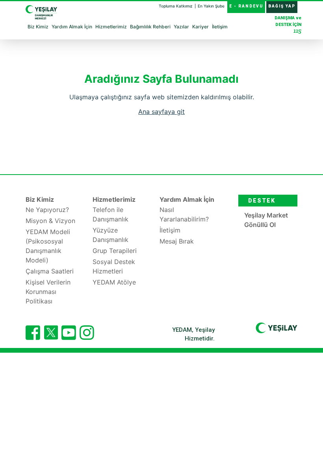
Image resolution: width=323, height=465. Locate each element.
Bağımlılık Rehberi (150, 27)
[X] (51, 337)
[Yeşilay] (276, 327)
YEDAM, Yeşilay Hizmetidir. (193, 334)
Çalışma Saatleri (50, 271)
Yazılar (181, 27)
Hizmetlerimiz (111, 27)
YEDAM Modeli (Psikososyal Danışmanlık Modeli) (48, 246)
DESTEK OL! (261, 201)
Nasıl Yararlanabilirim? (184, 214)
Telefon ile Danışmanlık (110, 214)
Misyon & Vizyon (50, 221)
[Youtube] (68, 332)
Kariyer (200, 27)
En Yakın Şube (211, 6)
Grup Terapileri (115, 251)
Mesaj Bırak (177, 241)
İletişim (220, 27)
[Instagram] (87, 332)
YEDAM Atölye (114, 282)
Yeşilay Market (266, 215)
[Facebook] (33, 332)
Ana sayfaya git (161, 111)
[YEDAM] (41, 10)
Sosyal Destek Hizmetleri (114, 266)
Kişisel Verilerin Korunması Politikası (48, 291)
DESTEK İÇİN (288, 24)
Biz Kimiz (38, 27)
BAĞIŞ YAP (281, 6)
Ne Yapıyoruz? (47, 210)
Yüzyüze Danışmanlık (110, 235)
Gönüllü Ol (260, 225)
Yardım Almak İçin (72, 27)
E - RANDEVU (246, 6)
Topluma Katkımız (176, 6)
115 (297, 30)
